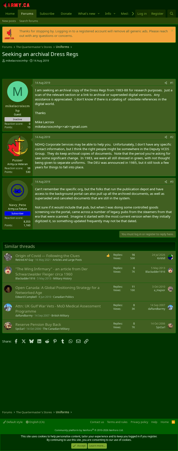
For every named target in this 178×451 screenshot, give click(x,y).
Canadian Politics (63, 297)
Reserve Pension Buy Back (38, 324)
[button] (99, 14)
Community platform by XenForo (89, 430)
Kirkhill (161, 258)
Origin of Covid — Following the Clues (47, 255)
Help (154, 422)
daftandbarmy (24, 315)
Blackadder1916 (25, 278)
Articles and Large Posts (67, 260)
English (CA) (36, 422)
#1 (171, 83)
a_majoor (159, 290)
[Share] (166, 82)
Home (10, 13)
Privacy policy (139, 422)
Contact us (97, 422)
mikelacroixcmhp (17, 60)
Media (125, 13)
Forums (27, 13)
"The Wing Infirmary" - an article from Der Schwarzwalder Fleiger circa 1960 (51, 271)
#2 (171, 137)
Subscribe (47, 13)
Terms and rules (117, 422)
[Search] (171, 14)
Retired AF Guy (24, 260)
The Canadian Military (56, 329)
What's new (86, 13)
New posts (9, 21)
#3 (171, 182)
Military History (62, 278)
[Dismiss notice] (171, 31)
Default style (14, 422)
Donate (66, 13)
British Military (60, 315)
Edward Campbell (26, 297)
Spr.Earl (20, 329)
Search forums (28, 21)
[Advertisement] (53, 71)
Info (108, 13)
